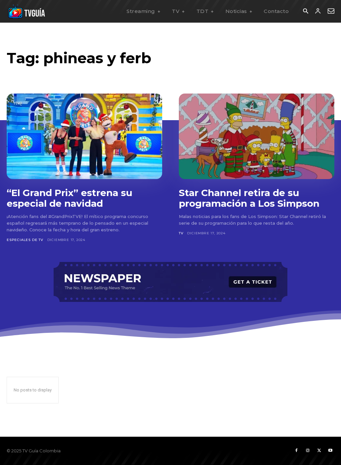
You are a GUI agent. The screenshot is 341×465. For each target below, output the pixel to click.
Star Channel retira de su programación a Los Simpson (249, 198)
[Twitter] (319, 451)
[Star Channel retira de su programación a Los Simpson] (256, 136)
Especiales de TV (25, 240)
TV (181, 233)
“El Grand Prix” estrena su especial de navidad (69, 198)
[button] (305, 11)
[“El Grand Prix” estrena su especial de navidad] (84, 136)
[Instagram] (308, 451)
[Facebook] (296, 451)
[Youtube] (330, 451)
